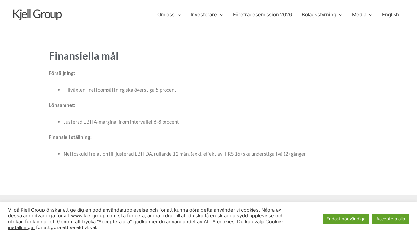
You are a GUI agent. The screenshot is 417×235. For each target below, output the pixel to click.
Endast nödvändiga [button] (345, 218)
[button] (178, 14)
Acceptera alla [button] (390, 218)
